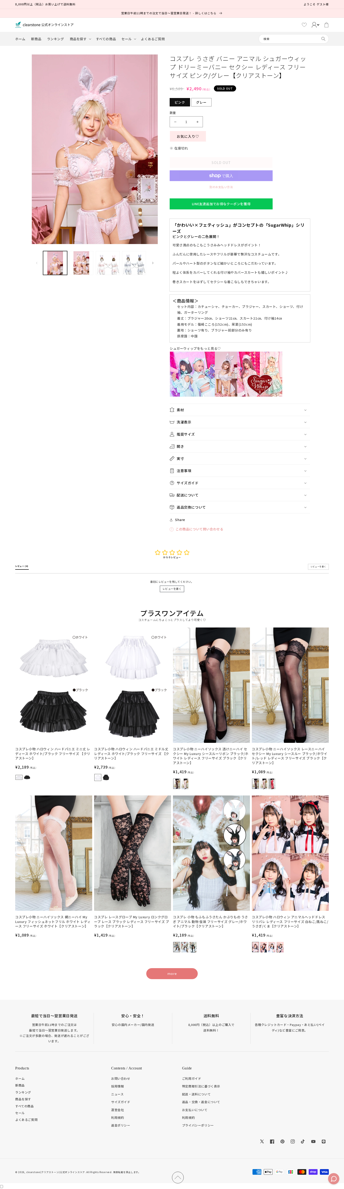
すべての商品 (24, 1106)
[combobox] (294, 39)
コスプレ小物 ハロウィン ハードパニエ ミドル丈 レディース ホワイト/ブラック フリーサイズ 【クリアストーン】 (131, 753)
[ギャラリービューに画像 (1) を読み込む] (55, 263)
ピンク (180, 102)
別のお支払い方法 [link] (221, 187)
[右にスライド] (153, 263)
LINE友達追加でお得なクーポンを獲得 (221, 203)
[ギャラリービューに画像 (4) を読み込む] (134, 263)
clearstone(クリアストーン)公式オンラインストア (55, 1172)
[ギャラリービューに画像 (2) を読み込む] (82, 263)
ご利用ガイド (191, 1078)
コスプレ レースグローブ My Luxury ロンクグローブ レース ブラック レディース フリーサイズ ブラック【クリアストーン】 (131, 921)
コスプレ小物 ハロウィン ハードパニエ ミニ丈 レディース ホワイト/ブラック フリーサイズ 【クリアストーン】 (52, 753)
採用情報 (117, 1086)
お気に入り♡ (188, 136)
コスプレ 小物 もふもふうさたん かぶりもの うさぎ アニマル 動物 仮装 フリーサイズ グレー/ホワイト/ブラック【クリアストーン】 (210, 921)
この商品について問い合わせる (199, 529)
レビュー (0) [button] (22, 566)
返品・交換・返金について (201, 1102)
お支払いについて (195, 1110)
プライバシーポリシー (198, 1125)
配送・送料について (196, 1094)
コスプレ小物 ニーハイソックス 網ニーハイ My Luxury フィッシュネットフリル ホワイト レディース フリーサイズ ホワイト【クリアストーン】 (53, 921)
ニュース (117, 1094)
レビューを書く (171, 589)
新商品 (20, 1085)
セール (20, 1113)
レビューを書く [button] (318, 566)
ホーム (20, 1078)
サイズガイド (120, 1102)
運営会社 (117, 1110)
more (172, 973)
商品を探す (23, 1099)
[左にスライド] (37, 263)
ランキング (23, 1092)
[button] (80, 39)
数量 (173, 112)
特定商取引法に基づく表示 (201, 1086)
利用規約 (117, 1117)
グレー (201, 102)
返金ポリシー (120, 1125)
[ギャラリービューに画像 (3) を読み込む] (108, 263)
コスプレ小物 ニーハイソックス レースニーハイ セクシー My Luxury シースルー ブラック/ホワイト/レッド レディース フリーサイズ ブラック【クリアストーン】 (289, 756)
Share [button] (180, 519)
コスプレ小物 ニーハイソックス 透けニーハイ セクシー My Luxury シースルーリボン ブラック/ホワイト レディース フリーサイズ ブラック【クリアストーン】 (210, 756)
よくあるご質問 (26, 1119)
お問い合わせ (120, 1078)
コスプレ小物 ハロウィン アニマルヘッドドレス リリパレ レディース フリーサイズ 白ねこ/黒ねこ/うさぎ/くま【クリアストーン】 (290, 921)
